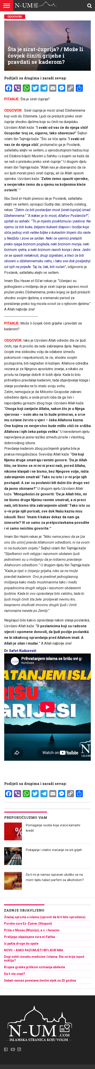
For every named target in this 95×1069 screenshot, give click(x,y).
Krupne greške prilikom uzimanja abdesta (34, 967)
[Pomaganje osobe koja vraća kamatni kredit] (13, 831)
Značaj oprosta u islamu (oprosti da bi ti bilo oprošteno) (45, 917)
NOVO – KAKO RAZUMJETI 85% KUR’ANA (33, 950)
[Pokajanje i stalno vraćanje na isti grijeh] (13, 856)
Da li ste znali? (14, 974)
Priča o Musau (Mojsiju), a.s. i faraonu (31, 930)
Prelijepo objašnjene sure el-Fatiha (29, 937)
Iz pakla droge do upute (21, 943)
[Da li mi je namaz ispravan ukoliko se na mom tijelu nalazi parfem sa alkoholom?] (13, 881)
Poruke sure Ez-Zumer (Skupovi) (28, 923)
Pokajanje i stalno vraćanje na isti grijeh (54, 850)
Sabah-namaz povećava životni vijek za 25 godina (40, 980)
